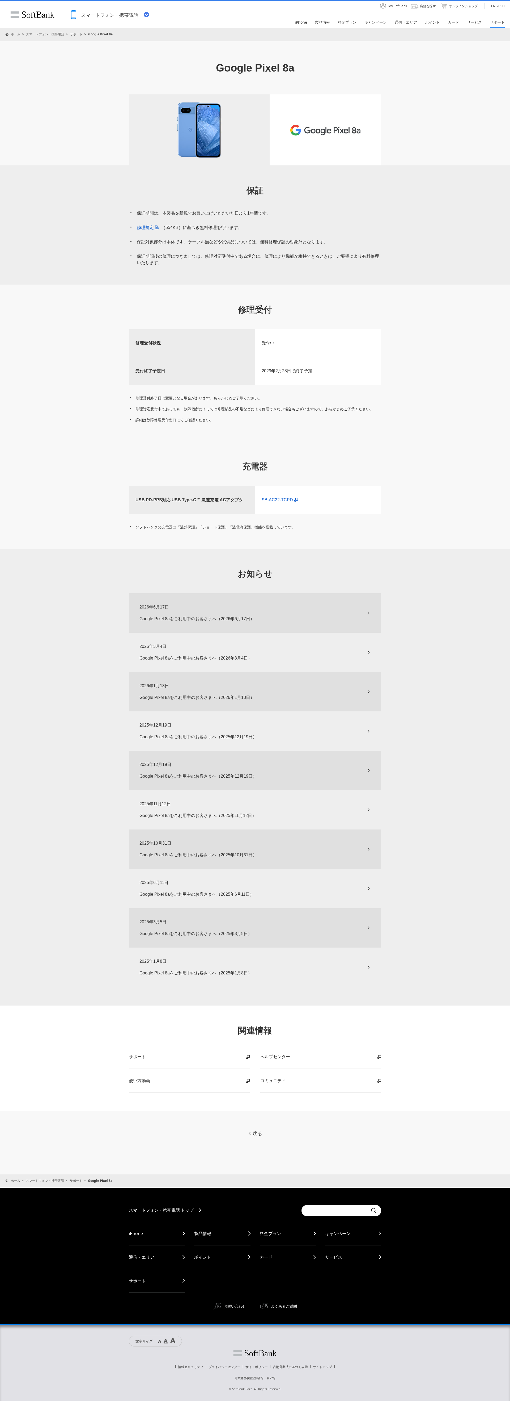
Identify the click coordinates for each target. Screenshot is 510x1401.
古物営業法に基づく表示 (290, 1367)
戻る (257, 1133)
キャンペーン (338, 1233)
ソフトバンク (255, 1353)
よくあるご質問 (284, 1306)
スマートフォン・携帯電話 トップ (161, 1210)
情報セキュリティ (190, 1367)
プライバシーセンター (224, 1367)
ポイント (202, 1257)
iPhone (136, 1233)
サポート (76, 34)
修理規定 (145, 227)
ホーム (15, 34)
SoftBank (32, 14)
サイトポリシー (256, 1367)
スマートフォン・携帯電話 (45, 34)
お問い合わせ (235, 1306)
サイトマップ (322, 1367)
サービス (333, 1257)
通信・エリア (141, 1257)
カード (266, 1257)
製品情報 (202, 1233)
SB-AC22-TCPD (277, 500)
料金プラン (270, 1233)
